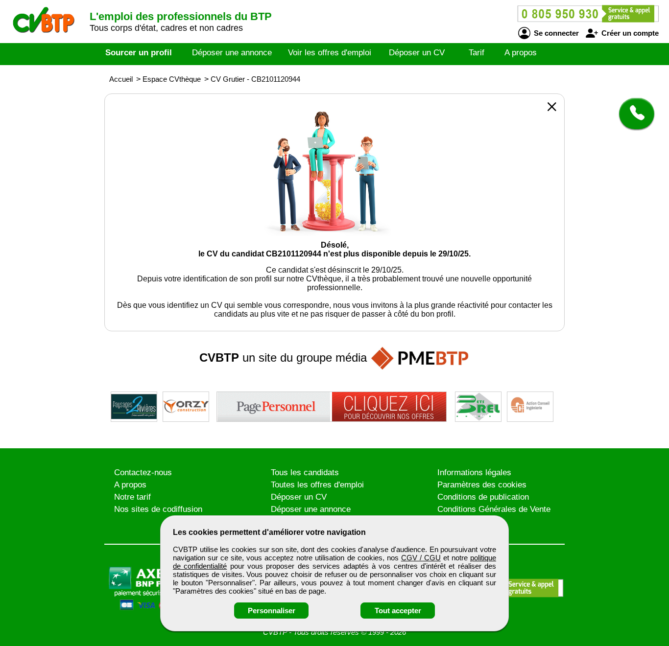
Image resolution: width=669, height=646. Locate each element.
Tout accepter (398, 610)
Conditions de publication (483, 497)
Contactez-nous (143, 472)
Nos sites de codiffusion (158, 509)
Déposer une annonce (232, 52)
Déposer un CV (417, 52)
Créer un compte (629, 33)
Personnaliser (271, 610)
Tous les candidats (305, 472)
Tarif (476, 52)
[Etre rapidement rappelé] (633, 113)
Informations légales (474, 472)
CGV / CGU (421, 558)
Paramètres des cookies (481, 484)
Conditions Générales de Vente (493, 509)
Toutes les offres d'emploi (317, 484)
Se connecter (555, 33)
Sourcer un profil (138, 52)
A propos (520, 52)
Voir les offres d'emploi (329, 52)
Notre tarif (132, 497)
